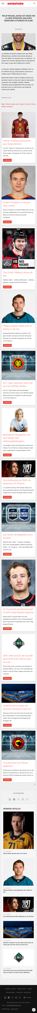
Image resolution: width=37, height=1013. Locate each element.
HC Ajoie (26, 104)
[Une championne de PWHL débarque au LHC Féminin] (18, 904)
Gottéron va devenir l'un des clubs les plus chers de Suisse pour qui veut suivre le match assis (18, 944)
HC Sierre (33, 104)
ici (13, 72)
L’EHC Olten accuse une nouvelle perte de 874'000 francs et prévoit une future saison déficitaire (17, 971)
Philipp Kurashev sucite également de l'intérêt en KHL (17, 891)
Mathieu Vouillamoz (7, 107)
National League (10, 104)
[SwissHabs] (15, 3)
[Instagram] (23, 799)
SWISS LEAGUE (21, 989)
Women (29, 989)
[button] (2, 3)
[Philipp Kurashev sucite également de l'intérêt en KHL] (18, 872)
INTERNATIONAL (10, 992)
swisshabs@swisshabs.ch (13, 1005)
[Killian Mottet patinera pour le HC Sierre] (18, 830)
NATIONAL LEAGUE (10, 989)
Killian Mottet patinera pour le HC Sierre (15, 853)
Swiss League (20, 104)
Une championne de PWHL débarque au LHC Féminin (18, 916)
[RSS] (27, 799)
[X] (18, 799)
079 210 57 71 (14, 1009)
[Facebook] (14, 799)
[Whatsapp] (10, 799)
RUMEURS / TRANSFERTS (24, 992)
